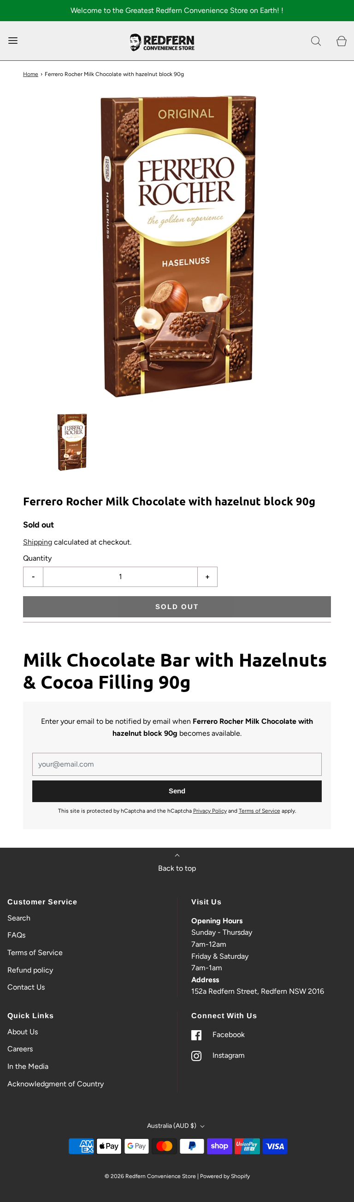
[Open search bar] (316, 40)
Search (18, 918)
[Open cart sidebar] (341, 40)
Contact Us (26, 987)
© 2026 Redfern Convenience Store (150, 1176)
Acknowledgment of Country (55, 1083)
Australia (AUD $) (172, 1126)
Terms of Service (259, 811)
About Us (22, 1031)
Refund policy (30, 970)
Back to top (177, 868)
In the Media (27, 1066)
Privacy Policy (210, 811)
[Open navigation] (12, 40)
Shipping (37, 542)
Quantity (37, 558)
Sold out (177, 606)
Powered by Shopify (225, 1176)
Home (30, 74)
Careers (20, 1048)
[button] (71, 442)
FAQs (16, 935)
